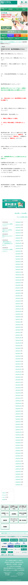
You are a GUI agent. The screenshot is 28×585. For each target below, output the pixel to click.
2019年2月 (18, 458)
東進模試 (5, 526)
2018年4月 (18, 484)
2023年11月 (18, 308)
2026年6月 (18, 227)
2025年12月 (18, 243)
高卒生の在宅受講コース (22, 514)
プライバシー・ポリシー (22, 533)
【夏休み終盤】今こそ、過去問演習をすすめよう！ (7, 243)
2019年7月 (18, 445)
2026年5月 (18, 230)
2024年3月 (18, 298)
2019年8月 (18, 442)
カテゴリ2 (4, 494)
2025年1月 (18, 272)
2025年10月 (18, 248)
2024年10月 (18, 279)
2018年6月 (18, 479)
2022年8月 (18, 348)
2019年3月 (18, 455)
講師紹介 (24, 9)
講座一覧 (3, 35)
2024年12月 (18, 274)
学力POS (10, 35)
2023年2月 (18, 332)
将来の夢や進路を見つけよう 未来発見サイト (14, 568)
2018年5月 (18, 482)
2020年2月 (18, 426)
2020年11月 (18, 403)
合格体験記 (11, 9)
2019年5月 (18, 450)
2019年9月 (18, 440)
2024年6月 (18, 290)
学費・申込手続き (22, 520)
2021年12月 (18, 369)
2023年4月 (18, 327)
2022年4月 (18, 358)
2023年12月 (18, 306)
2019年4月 (18, 453)
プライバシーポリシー (20, 573)
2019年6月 (18, 447)
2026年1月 (18, 240)
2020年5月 (18, 419)
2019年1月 (18, 461)
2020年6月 (18, 416)
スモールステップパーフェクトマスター (13, 520)
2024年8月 (18, 285)
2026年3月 (18, 235)
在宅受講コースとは (3, 9)
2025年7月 (18, 256)
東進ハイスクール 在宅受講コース (8, 42)
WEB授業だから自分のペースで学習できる (14, 507)
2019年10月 (18, 437)
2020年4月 (18, 421)
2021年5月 (18, 387)
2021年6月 (18, 384)
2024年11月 (18, 277)
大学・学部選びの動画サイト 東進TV (14, 560)
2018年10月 (18, 468)
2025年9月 (18, 251)
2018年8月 (18, 474)
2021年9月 (18, 377)
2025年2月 (18, 269)
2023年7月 (18, 319)
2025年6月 (18, 258)
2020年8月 (18, 411)
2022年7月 (18, 350)
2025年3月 (18, 266)
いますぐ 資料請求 (17, 35)
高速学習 (5, 520)
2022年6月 (18, 353)
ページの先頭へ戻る (22, 216)
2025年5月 (18, 261)
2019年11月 (18, 434)
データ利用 (7, 574)
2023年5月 (18, 324)
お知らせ (4, 492)
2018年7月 (18, 476)
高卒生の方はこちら (10, 38)
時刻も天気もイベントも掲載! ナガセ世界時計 (14, 570)
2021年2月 (18, 395)
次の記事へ (24, 213)
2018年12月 (18, 463)
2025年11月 (18, 245)
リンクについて (20, 572)
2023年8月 (18, 316)
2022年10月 (18, 342)
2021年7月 (18, 382)
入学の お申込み (24, 35)
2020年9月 (18, 408)
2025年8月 (18, 253)
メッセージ (24, 38)
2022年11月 (18, 340)
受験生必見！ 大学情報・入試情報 (14, 564)
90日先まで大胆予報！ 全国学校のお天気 (14, 562)
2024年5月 (18, 293)
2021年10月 (18, 374)
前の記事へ (17, 213)
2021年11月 (18, 371)
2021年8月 (18, 379)
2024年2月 (18, 300)
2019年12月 (18, 432)
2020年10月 (18, 405)
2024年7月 (18, 287)
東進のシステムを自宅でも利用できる (5, 507)
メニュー (26, 3)
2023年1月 (18, 335)
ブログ (17, 9)
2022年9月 (18, 345)
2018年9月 (18, 471)
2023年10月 (18, 311)
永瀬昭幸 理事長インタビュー (6, 533)
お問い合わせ (7, 573)
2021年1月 (18, 398)
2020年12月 (18, 400)
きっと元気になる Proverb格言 (14, 566)
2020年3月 (18, 424)
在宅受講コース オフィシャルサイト (6, 3)
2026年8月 (18, 222)
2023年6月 (18, 321)
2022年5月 (18, 356)
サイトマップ (15, 533)
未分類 (3, 499)
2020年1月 (18, 429)
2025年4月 (18, 264)
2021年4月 (18, 390)
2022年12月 (18, 337)
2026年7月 (18, 224)
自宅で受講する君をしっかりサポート (22, 507)
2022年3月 (18, 361)
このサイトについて (7, 572)
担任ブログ (17, 38)
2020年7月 (18, 413)
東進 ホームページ (21, 3)
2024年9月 (18, 282)
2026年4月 (18, 232)
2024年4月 (18, 295)
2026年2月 (18, 237)
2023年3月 (18, 329)
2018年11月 (18, 466)
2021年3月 (18, 392)
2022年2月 (18, 363)
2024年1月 (18, 303)
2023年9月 (18, 314)
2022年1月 (18, 366)
